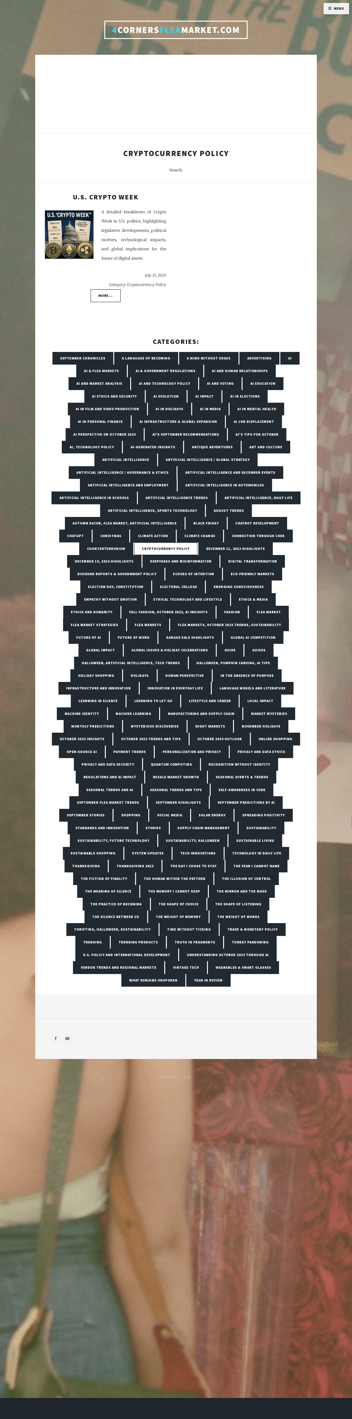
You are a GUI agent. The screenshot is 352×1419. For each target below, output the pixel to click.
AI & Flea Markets (101, 371)
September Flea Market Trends (108, 802)
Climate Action (153, 536)
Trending (92, 942)
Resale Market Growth (176, 777)
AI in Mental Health (256, 409)
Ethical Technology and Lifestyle (187, 599)
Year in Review (208, 980)
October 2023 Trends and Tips (151, 739)
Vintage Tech (186, 967)
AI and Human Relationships (240, 371)
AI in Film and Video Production (107, 409)
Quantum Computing (171, 764)
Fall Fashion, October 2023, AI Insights (168, 612)
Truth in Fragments (195, 942)
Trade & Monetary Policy (253, 929)
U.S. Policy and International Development (126, 955)
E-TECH (170, 1077)
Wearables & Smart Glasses (243, 967)
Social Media (169, 815)
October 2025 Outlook (219, 739)
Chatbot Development (257, 523)
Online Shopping (275, 739)
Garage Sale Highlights (190, 637)
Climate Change (199, 536)
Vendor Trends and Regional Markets (119, 967)
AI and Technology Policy (164, 383)
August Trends (229, 510)
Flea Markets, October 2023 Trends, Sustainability (229, 625)
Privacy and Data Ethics (261, 752)
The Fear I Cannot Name (256, 866)
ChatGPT (75, 536)
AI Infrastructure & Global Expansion (178, 421)
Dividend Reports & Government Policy (117, 574)
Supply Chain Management (203, 828)
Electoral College (178, 587)
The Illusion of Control (246, 878)
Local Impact (260, 701)
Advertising (259, 358)
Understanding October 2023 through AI (228, 955)
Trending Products (138, 942)
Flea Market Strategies (94, 625)
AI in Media (210, 409)
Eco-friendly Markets (252, 574)
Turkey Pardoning (250, 942)
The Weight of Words (238, 917)
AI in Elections (245, 396)
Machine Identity (82, 713)
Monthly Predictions (92, 726)
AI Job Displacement (254, 421)
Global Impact (100, 650)
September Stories (86, 815)
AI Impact (204, 396)
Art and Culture (265, 447)
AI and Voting (220, 383)
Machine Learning (133, 713)
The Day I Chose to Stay (193, 866)
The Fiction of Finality (104, 878)
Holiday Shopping (96, 675)
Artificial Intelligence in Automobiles (224, 485)
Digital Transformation (252, 561)
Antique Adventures (212, 447)
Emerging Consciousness (239, 587)
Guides (259, 650)
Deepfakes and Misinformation (181, 561)
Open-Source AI (82, 752)
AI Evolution (166, 396)
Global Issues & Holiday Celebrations (169, 650)
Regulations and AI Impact (110, 777)
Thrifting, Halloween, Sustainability (112, 929)
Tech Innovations (198, 853)
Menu (339, 8)
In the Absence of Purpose (247, 675)
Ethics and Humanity (92, 612)
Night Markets (210, 726)
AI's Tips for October (257, 434)
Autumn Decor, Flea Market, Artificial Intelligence (125, 523)
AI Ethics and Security (114, 396)
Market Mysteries (269, 713)
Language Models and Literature (253, 688)
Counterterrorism (106, 548)
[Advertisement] (176, 97)
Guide (230, 650)
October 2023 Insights (82, 739)
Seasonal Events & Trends (242, 777)
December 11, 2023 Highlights (235, 548)
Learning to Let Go (153, 701)
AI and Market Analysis (99, 383)
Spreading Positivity (263, 815)
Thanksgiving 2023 (135, 866)
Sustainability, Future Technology (113, 840)
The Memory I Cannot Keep (174, 891)
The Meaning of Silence (108, 891)
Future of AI (88, 637)
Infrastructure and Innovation (98, 688)
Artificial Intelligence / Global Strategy (208, 459)
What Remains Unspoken (153, 980)
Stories (153, 828)
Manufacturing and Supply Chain (201, 713)
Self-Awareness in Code (242, 790)
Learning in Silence (98, 701)
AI (290, 358)
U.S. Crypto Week (106, 197)
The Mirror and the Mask (242, 891)
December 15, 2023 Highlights (104, 561)
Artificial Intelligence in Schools (94, 498)
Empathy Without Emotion (110, 599)
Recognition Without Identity (239, 764)
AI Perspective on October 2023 (104, 434)
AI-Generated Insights (153, 447)
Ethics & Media (253, 599)
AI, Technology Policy (92, 447)
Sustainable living (255, 840)
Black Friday (206, 523)
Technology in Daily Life (256, 853)
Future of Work (134, 637)
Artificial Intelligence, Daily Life (259, 498)
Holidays (140, 675)
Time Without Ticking (189, 929)
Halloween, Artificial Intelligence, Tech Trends (131, 663)
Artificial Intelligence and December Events (230, 472)
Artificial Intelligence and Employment (128, 485)
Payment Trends (129, 752)
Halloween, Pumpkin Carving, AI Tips (233, 663)
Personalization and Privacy (192, 752)
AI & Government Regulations (165, 371)
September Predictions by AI (246, 802)
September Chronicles (82, 358)
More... (105, 295)
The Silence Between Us (115, 917)
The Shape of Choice (179, 904)
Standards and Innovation (102, 828)
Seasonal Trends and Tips (176, 790)
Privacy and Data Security (108, 764)
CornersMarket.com (176, 29)
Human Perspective (184, 675)
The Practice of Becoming (116, 904)
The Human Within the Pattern (175, 878)
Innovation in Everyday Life (175, 688)
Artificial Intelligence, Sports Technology (152, 510)
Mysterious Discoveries (155, 726)
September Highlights (178, 802)
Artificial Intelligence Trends (177, 498)
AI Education (263, 383)
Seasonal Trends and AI (109, 790)
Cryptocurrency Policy (166, 548)
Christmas (111, 536)
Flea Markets (148, 625)
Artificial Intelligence (125, 459)
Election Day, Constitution (115, 587)
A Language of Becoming (146, 358)
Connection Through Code (258, 536)
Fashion (232, 612)
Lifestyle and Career (210, 701)
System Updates (148, 853)
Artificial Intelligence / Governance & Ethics (122, 472)
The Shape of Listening (238, 904)
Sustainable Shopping (93, 853)
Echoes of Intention (193, 574)
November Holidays (261, 726)
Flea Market (269, 612)
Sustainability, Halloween (193, 840)
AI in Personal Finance (100, 421)
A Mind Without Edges (209, 358)
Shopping (131, 815)
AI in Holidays (169, 409)
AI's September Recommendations (186, 434)
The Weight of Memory (178, 917)
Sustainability (261, 828)
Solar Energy (212, 815)
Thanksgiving (86, 866)
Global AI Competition (253, 637)
